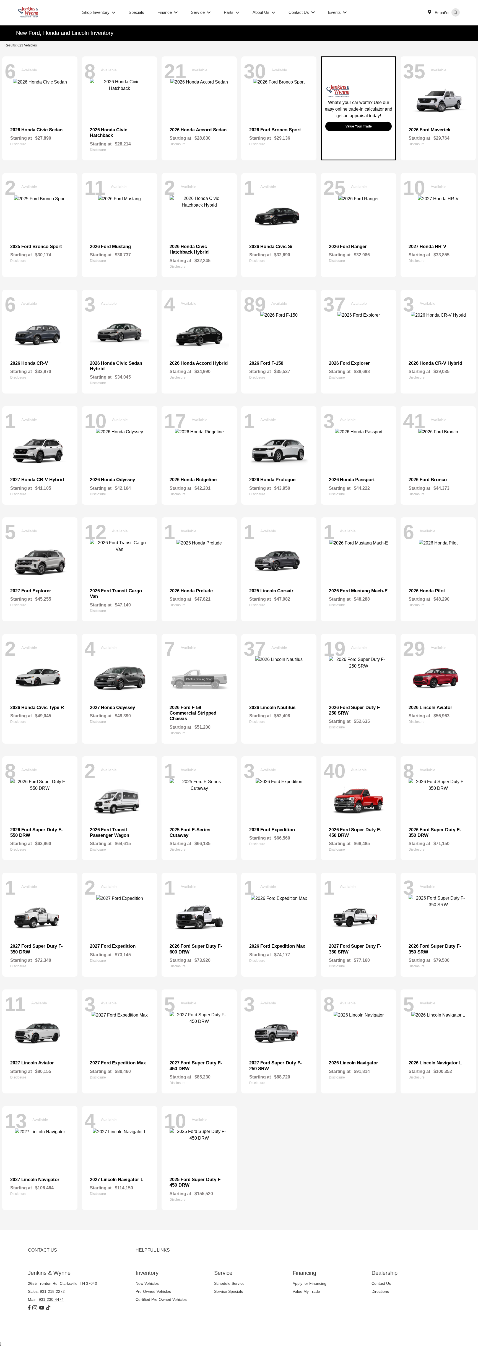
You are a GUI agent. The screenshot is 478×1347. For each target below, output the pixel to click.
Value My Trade (306, 1291)
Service (223, 1273)
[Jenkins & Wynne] (46, 12)
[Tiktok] (48, 1308)
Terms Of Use (90, 1332)
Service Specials (228, 1291)
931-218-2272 (52, 1291)
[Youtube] (41, 1308)
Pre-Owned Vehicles (153, 1291)
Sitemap (109, 1332)
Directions (380, 1291)
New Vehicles (147, 1283)
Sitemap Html (128, 1332)
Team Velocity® (379, 1333)
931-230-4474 (51, 1299)
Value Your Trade (358, 126)
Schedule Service (229, 1283)
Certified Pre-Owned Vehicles (161, 1299)
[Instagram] (34, 1308)
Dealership (385, 1273)
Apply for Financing (309, 1283)
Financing (304, 1273)
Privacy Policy (67, 1332)
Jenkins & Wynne (41, 1332)
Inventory (147, 1273)
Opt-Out (165, 1332)
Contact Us (381, 1283)
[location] (430, 12)
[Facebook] (29, 1308)
